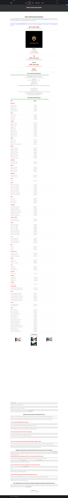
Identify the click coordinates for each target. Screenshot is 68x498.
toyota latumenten (37, 17)
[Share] (67, 5)
